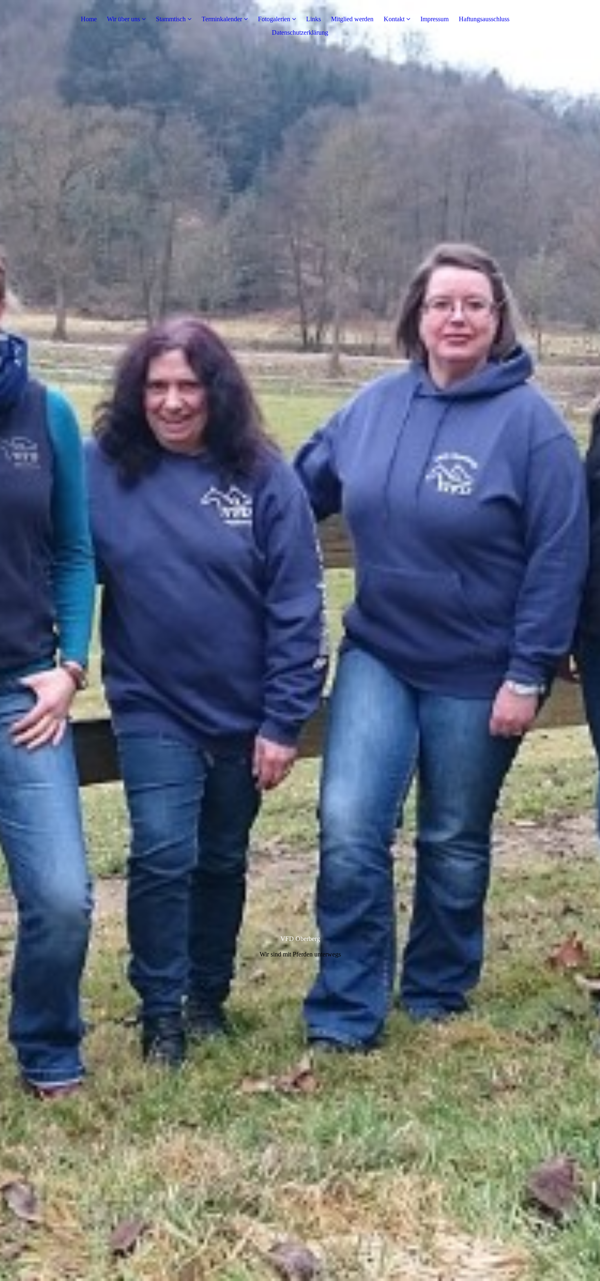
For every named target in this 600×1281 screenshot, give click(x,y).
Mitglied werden (352, 19)
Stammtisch (171, 19)
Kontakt (394, 19)
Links (313, 19)
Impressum (434, 19)
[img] (300, 640)
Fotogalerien (274, 19)
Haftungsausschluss (484, 19)
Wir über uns (123, 19)
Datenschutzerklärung (300, 32)
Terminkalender (222, 19)
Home (89, 19)
